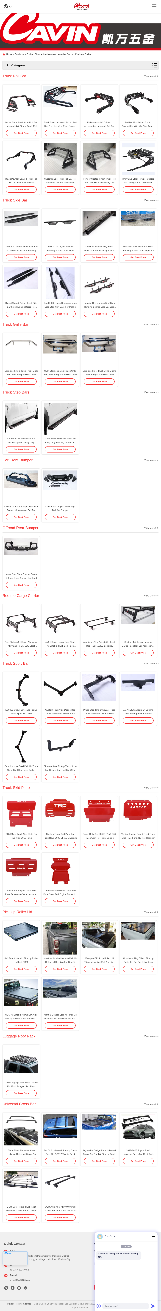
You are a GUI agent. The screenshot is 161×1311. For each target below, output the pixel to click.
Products (19, 54)
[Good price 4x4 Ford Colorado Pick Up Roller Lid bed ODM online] (21, 938)
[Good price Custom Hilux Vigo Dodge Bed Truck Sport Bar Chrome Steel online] (60, 690)
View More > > (151, 76)
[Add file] (99, 1305)
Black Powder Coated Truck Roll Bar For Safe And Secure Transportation (21, 183)
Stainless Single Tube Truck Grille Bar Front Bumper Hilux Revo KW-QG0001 (21, 375)
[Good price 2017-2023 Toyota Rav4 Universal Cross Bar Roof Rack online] (138, 1130)
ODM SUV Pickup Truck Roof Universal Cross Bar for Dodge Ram (21, 1211)
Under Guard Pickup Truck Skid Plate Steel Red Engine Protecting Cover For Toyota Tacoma (60, 894)
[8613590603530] (25, 1289)
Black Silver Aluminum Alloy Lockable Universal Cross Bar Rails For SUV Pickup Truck (21, 1154)
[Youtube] (19, 1289)
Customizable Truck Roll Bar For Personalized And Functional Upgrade (60, 183)
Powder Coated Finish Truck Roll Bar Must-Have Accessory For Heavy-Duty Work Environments (99, 183)
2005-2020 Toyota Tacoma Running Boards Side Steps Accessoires (60, 250)
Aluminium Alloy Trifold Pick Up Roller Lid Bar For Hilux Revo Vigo (138, 962)
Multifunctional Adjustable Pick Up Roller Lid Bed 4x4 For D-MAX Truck (60, 962)
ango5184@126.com (20, 1280)
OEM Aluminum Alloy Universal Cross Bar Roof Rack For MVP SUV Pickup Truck (60, 1211)
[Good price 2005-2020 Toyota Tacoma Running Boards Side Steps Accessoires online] (60, 227)
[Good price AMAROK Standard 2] (138, 690)
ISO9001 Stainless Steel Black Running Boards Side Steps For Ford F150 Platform (138, 250)
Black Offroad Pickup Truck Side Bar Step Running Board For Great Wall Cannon (21, 307)
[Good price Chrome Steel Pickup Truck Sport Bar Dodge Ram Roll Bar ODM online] (60, 746)
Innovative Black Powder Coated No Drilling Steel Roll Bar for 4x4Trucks (138, 183)
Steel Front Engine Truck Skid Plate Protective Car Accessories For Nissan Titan (21, 894)
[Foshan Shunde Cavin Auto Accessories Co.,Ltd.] (82, 6)
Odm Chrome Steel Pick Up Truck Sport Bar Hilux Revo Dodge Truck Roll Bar (21, 770)
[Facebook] (12, 1289)
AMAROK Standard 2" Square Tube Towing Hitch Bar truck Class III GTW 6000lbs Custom (138, 714)
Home (9, 54)
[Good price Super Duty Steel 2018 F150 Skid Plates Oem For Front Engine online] (99, 814)
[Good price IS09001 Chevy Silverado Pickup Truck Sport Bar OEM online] (21, 690)
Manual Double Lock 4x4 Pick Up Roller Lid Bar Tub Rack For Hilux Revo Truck (60, 1018)
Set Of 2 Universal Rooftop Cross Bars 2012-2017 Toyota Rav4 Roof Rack (60, 1154)
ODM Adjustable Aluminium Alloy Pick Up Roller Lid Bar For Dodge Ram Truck (21, 1018)
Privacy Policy (14, 1303)
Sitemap (27, 1303)
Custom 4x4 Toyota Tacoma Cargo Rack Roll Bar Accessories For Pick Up (138, 646)
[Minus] (153, 1236)
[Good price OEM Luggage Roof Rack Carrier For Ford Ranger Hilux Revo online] (21, 1063)
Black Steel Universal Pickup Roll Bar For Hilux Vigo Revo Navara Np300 (60, 126)
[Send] (153, 1305)
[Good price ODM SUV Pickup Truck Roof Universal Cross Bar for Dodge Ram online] (21, 1187)
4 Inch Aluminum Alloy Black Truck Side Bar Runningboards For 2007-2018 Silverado (99, 250)
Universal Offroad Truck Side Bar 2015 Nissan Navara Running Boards (21, 250)
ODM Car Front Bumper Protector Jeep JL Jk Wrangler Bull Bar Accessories (21, 510)
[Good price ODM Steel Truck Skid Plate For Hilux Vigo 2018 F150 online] (21, 814)
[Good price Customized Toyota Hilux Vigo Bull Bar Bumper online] (60, 486)
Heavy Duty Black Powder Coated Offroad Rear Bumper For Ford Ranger (21, 578)
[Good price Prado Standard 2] (99, 690)
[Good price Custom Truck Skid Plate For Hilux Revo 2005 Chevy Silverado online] (60, 814)
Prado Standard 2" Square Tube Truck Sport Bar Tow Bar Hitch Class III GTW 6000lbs (99, 714)
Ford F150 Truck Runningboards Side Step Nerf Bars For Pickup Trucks (60, 307)
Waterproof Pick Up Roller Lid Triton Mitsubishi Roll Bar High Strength (99, 962)
